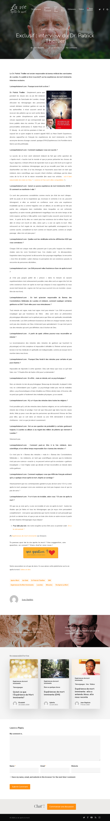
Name (13, 766)
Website (74, 766)
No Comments (71, 48)
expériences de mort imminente (22, 585)
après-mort (15, 580)
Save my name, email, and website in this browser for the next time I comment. (44, 777)
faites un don (26, 569)
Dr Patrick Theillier (38, 580)
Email (43, 766)
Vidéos (92, 684)
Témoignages (18, 687)
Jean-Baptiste (38, 48)
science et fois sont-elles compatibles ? (50, 180)
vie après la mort (62, 585)
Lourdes (40, 585)
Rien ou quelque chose (52, 687)
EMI (49, 580)
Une (87, 684)
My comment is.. (16, 734)
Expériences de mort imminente (55, 29)
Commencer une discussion (61, 807)
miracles (49, 585)
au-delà (25, 580)
